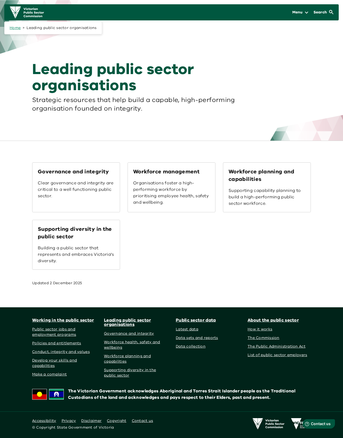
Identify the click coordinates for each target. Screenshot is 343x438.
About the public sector (273, 320)
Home (15, 27)
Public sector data (196, 320)
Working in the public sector (63, 320)
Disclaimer (91, 420)
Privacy (69, 420)
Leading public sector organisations (127, 322)
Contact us (142, 420)
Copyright (116, 420)
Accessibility (44, 420)
